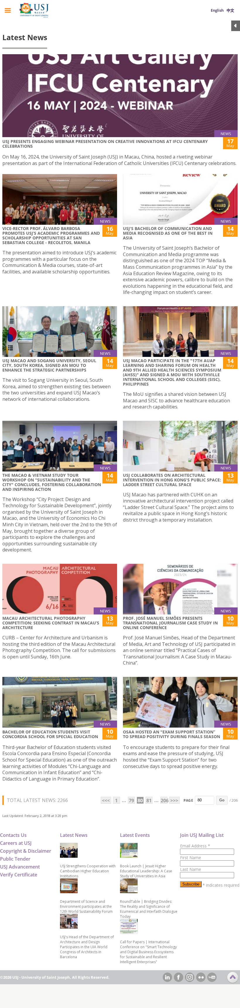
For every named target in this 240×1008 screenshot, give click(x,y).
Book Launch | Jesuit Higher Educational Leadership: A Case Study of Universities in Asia (146, 871)
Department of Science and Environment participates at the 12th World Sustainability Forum (86, 906)
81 (149, 800)
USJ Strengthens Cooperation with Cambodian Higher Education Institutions (88, 871)
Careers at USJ (16, 843)
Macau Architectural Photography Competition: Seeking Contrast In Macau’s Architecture (50, 622)
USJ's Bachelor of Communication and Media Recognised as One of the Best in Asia (167, 233)
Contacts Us (13, 835)
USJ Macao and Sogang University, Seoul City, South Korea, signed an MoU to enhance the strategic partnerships (49, 365)
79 (131, 800)
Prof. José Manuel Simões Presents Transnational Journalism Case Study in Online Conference (170, 622)
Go (221, 800)
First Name (190, 857)
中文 (230, 10)
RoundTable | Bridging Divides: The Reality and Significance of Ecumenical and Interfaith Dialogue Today (148, 909)
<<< (106, 800)
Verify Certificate (18, 874)
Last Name (190, 869)
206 (164, 800)
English (217, 10)
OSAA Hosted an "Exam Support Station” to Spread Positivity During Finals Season (171, 734)
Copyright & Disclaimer (25, 851)
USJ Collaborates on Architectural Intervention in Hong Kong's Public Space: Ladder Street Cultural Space (172, 479)
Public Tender (15, 859)
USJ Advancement (20, 867)
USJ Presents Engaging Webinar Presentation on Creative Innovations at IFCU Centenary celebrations (105, 144)
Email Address (195, 846)
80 (140, 800)
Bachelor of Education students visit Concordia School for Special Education (50, 734)
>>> (174, 800)
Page (188, 800)
